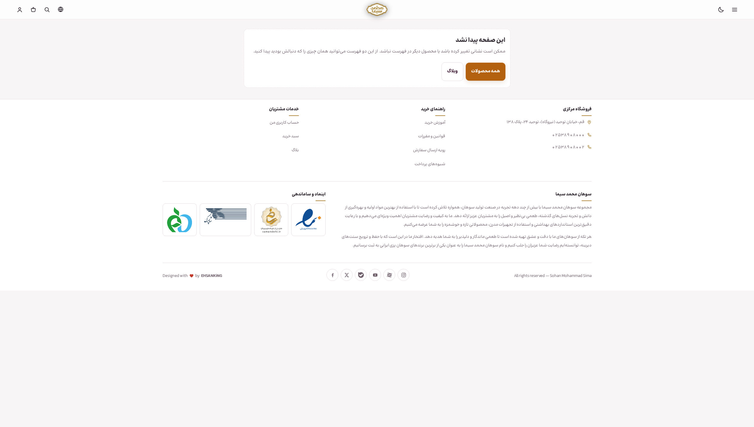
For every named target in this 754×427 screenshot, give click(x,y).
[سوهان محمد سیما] (377, 9)
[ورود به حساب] (19, 9)
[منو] (734, 9)
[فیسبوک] (332, 275)
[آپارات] (389, 275)
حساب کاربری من (284, 123)
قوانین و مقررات (431, 136)
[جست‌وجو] (46, 9)
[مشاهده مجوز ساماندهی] (271, 219)
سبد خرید (290, 136)
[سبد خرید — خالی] (33, 9)
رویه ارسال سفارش (429, 150)
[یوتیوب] (375, 275)
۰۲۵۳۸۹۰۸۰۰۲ (568, 146)
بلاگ (295, 150)
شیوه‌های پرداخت (429, 164)
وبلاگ (452, 71)
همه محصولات (485, 71)
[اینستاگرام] (403, 275)
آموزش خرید (435, 123)
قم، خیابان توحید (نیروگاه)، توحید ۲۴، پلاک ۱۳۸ (546, 122)
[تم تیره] (720, 9)
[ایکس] (347, 275)
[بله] (361, 275)
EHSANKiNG (211, 276)
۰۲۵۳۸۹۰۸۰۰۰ (568, 134)
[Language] (60, 9)
